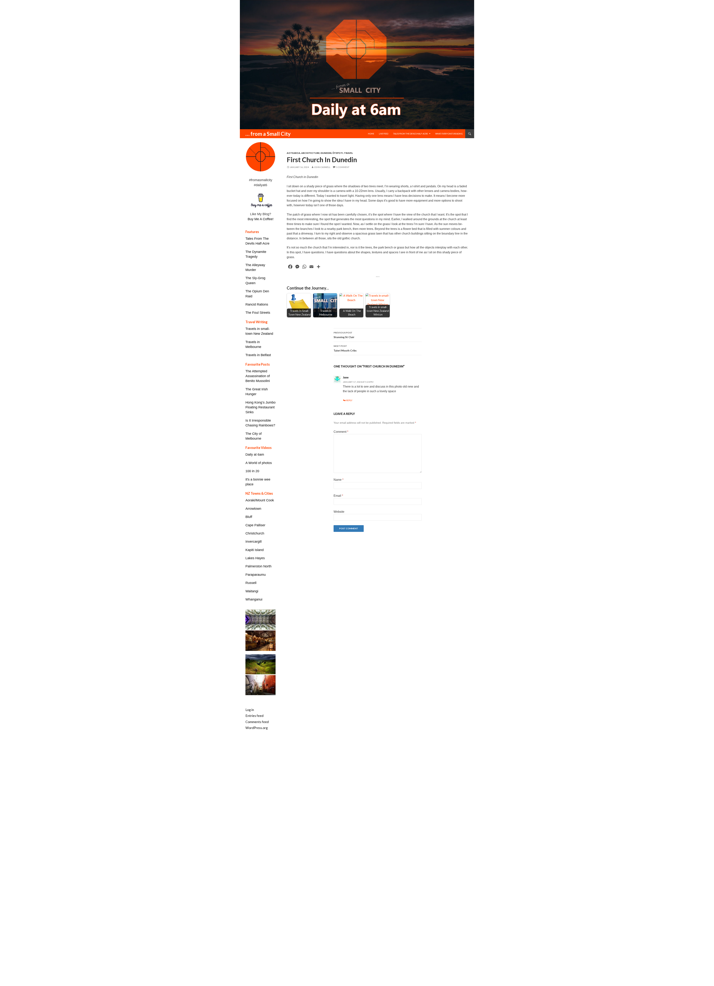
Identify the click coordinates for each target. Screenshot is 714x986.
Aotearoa (293, 153)
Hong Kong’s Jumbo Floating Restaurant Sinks (260, 407)
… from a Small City (268, 134)
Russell (250, 583)
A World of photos (258, 463)
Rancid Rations (256, 304)
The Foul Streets (257, 312)
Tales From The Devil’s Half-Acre (410, 133)
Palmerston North (258, 566)
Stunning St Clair (344, 335)
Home (371, 133)
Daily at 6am (254, 454)
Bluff (248, 517)
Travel (348, 153)
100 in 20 (252, 471)
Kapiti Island (254, 550)
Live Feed (383, 133)
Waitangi (251, 591)
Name (338, 479)
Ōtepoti (337, 153)
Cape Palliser (255, 525)
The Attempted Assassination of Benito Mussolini (257, 376)
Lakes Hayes (255, 558)
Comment (341, 431)
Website (339, 511)
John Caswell (322, 167)
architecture (310, 153)
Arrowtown (253, 508)
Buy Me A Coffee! (261, 219)
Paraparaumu (255, 574)
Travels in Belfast (258, 355)
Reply (349, 400)
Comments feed (257, 722)
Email (338, 495)
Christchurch (254, 533)
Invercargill (253, 541)
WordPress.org (256, 728)
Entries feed (254, 716)
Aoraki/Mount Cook (259, 500)
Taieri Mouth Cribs (345, 348)
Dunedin (326, 153)
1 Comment (342, 167)
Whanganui (253, 599)
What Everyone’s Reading (449, 133)
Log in (249, 710)
